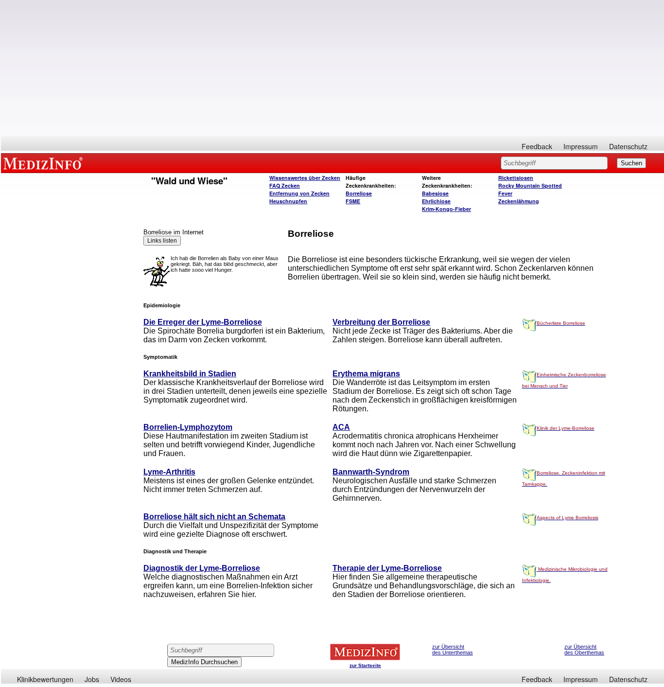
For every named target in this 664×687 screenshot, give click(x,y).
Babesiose (435, 193)
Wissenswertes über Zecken (304, 177)
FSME (353, 201)
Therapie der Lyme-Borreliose (387, 568)
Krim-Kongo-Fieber (446, 208)
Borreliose (359, 193)
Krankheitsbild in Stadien (189, 374)
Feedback (537, 146)
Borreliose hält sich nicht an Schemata (214, 516)
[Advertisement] (332, 68)
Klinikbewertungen (45, 679)
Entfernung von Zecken (299, 193)
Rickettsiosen (515, 177)
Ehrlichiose (436, 201)
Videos (120, 679)
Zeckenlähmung (518, 201)
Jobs (92, 679)
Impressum (580, 146)
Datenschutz (628, 146)
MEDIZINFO (44, 163)
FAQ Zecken (284, 185)
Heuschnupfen (288, 201)
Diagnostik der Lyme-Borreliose (201, 568)
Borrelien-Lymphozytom (187, 427)
